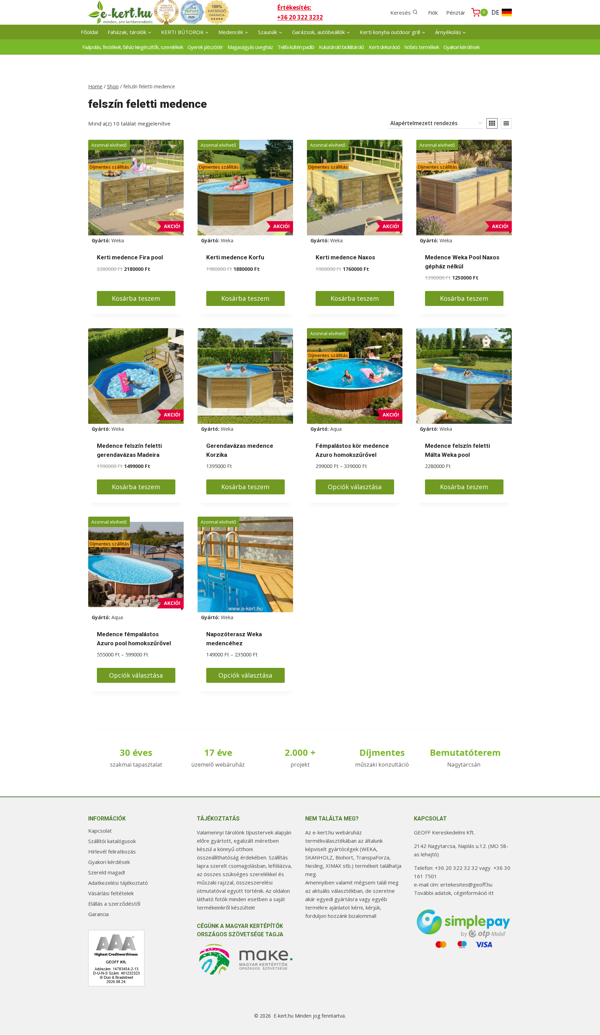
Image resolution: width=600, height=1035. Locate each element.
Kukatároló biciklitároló (341, 46)
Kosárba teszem (136, 298)
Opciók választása (355, 487)
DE (495, 12)
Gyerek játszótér (205, 46)
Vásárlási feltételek (111, 893)
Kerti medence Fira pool (130, 257)
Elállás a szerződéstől (114, 903)
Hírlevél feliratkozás (112, 851)
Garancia (98, 914)
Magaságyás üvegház (250, 46)
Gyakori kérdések (461, 46)
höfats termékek (422, 46)
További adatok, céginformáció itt (454, 892)
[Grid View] (492, 123)
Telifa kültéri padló (295, 46)
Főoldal (89, 32)
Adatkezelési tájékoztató (118, 882)
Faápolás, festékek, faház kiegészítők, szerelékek (132, 46)
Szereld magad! (106, 872)
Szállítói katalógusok (112, 841)
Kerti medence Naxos (345, 257)
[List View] (506, 123)
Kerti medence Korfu (235, 257)
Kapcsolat (100, 830)
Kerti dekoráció (384, 46)
